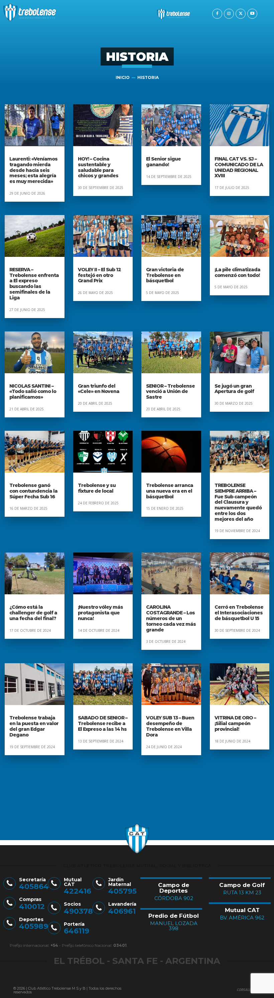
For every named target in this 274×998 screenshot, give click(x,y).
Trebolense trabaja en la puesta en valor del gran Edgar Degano (33, 726)
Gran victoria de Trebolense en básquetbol (165, 275)
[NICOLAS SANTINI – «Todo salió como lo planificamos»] (34, 352)
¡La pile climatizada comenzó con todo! (237, 272)
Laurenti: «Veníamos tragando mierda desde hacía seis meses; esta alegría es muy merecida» (33, 170)
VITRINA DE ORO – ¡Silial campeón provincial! (235, 723)
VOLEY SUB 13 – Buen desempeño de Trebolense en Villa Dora (170, 726)
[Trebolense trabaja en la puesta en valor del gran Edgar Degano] (34, 684)
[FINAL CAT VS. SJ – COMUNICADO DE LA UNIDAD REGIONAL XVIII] (240, 125)
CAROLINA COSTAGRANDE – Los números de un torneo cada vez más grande (171, 618)
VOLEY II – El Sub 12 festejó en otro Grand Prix (99, 275)
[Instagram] (229, 14)
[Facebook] (217, 14)
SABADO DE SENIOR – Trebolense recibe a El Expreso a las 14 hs (102, 723)
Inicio (123, 77)
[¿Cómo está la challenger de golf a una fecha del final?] (34, 573)
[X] (241, 14)
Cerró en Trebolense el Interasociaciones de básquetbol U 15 (239, 612)
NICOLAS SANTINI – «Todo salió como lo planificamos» (32, 391)
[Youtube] (252, 14)
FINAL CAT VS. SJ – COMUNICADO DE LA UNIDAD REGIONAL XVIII (239, 167)
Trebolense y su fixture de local (97, 488)
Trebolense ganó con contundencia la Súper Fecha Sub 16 (33, 491)
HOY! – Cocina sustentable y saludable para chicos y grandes (98, 167)
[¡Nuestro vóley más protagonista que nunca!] (103, 573)
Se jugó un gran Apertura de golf (234, 389)
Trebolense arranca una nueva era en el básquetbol (169, 491)
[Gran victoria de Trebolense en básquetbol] (171, 236)
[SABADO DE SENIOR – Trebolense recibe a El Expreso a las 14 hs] (103, 684)
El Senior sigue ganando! (163, 162)
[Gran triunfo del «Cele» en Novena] (103, 352)
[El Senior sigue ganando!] (171, 125)
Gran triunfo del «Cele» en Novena (98, 389)
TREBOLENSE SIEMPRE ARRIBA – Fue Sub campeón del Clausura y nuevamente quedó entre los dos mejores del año (238, 502)
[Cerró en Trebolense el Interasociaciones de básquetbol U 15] (240, 573)
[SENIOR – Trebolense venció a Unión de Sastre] (171, 352)
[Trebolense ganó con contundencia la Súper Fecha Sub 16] (34, 452)
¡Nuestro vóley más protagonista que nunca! (100, 612)
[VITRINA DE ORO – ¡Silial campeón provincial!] (240, 684)
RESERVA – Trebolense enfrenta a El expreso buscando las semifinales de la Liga (34, 284)
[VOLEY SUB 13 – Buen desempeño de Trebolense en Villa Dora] (171, 684)
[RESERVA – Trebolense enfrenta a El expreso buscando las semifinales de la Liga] (34, 236)
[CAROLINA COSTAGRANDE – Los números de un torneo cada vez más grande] (171, 573)
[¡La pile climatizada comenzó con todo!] (240, 236)
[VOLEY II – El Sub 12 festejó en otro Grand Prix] (103, 236)
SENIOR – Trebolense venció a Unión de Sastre (170, 391)
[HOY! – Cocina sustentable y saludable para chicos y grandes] (103, 125)
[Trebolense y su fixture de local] (103, 452)
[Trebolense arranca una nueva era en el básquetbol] (171, 452)
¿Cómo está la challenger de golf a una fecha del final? (33, 612)
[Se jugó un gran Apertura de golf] (240, 352)
